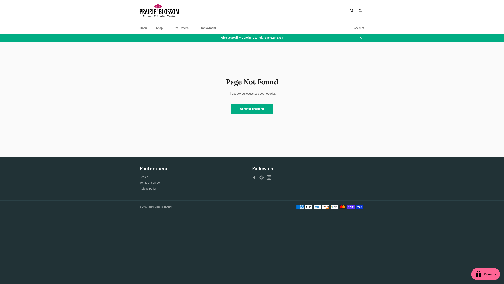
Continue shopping (252, 108)
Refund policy (148, 188)
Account (359, 28)
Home (144, 28)
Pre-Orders (181, 28)
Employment (208, 28)
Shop (159, 28)
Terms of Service (150, 182)
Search (144, 176)
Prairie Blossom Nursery (160, 207)
